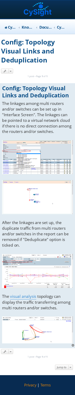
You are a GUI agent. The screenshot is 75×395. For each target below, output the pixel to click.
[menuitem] (30, 385)
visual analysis (23, 296)
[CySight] (37, 9)
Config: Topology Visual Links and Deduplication (28, 50)
